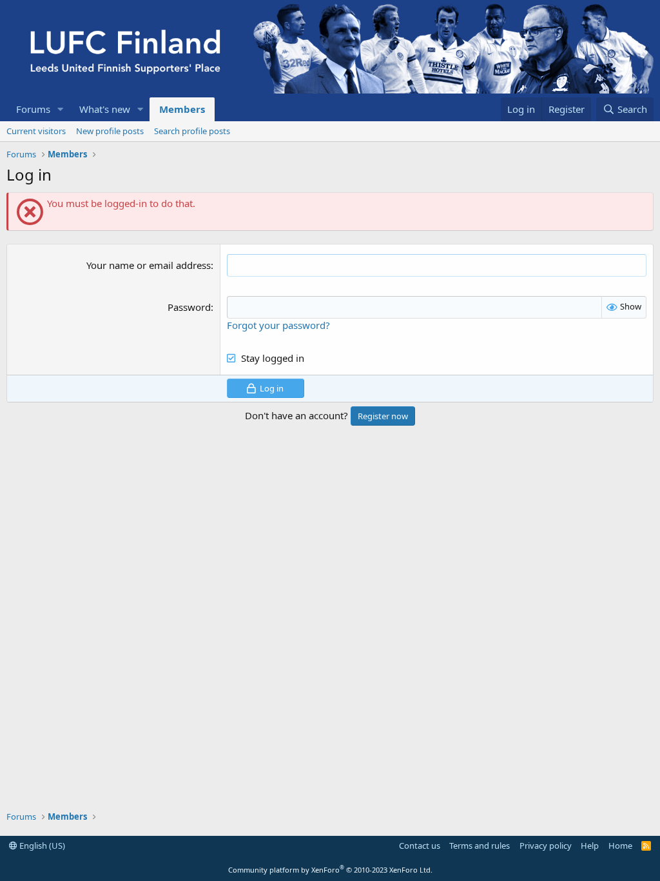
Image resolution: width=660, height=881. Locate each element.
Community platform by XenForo (330, 870)
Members (182, 109)
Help (590, 845)
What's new (104, 109)
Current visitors (36, 131)
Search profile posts (192, 131)
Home (620, 845)
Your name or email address (148, 265)
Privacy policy (545, 845)
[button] (61, 109)
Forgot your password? (278, 325)
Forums (33, 109)
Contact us (419, 845)
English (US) (41, 845)
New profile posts (110, 131)
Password (189, 307)
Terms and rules (479, 845)
